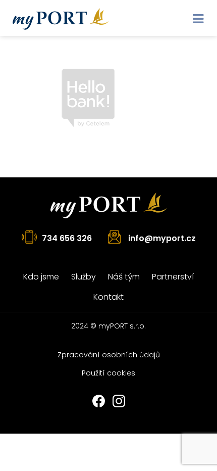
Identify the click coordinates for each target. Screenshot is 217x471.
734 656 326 (67, 238)
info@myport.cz (162, 238)
